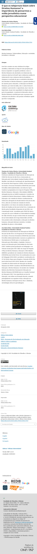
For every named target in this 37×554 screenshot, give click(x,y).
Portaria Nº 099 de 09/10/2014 (24, 522)
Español (5, 438)
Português (5, 441)
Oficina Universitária (7, 335)
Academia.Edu (5, 343)
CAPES (3, 337)
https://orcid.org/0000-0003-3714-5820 (13, 26)
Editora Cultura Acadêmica (9, 341)
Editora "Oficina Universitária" (12, 448)
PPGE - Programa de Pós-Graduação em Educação (15, 339)
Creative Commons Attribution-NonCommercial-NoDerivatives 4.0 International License (17, 368)
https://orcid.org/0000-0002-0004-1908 (13, 35)
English (5, 436)
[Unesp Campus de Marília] (4, 498)
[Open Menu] (2, 1)
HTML (19, 319)
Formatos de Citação (7, 424)
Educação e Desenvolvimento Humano (12, 348)
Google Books (5, 346)
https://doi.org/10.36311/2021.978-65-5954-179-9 (18, 42)
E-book (19, 313)
